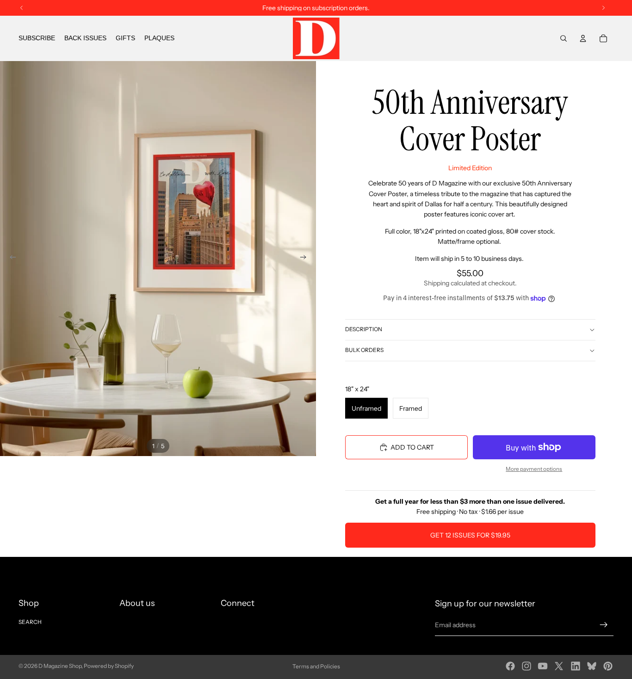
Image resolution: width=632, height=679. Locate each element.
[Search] (563, 38)
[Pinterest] (607, 666)
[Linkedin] (575, 666)
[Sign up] (603, 625)
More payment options (534, 469)
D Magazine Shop (59, 665)
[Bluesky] (591, 666)
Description (363, 329)
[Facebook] (510, 666)
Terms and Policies (316, 666)
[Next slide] (306, 258)
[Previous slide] (10, 258)
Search (30, 621)
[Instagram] (526, 666)
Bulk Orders (364, 349)
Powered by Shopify (109, 665)
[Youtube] (542, 666)
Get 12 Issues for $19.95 (470, 535)
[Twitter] (558, 666)
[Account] (583, 38)
